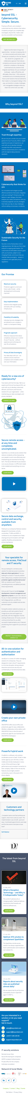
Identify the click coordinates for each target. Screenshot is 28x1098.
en (20, 3)
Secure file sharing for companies (11, 1057)
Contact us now (9, 400)
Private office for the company (10, 1062)
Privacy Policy (18, 1092)
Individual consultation (8, 1064)
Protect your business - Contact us (14, 637)
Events (23, 1088)
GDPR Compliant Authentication (11, 1059)
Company (6, 1088)
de (16, 3)
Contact (12, 1088)
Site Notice (9, 1092)
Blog (18, 1088)
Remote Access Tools (8, 1054)
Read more (9, 911)
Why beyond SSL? (9, 39)
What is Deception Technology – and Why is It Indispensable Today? (14, 892)
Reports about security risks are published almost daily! (13, 984)
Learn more (8, 473)
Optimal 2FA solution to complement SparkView (13, 938)
